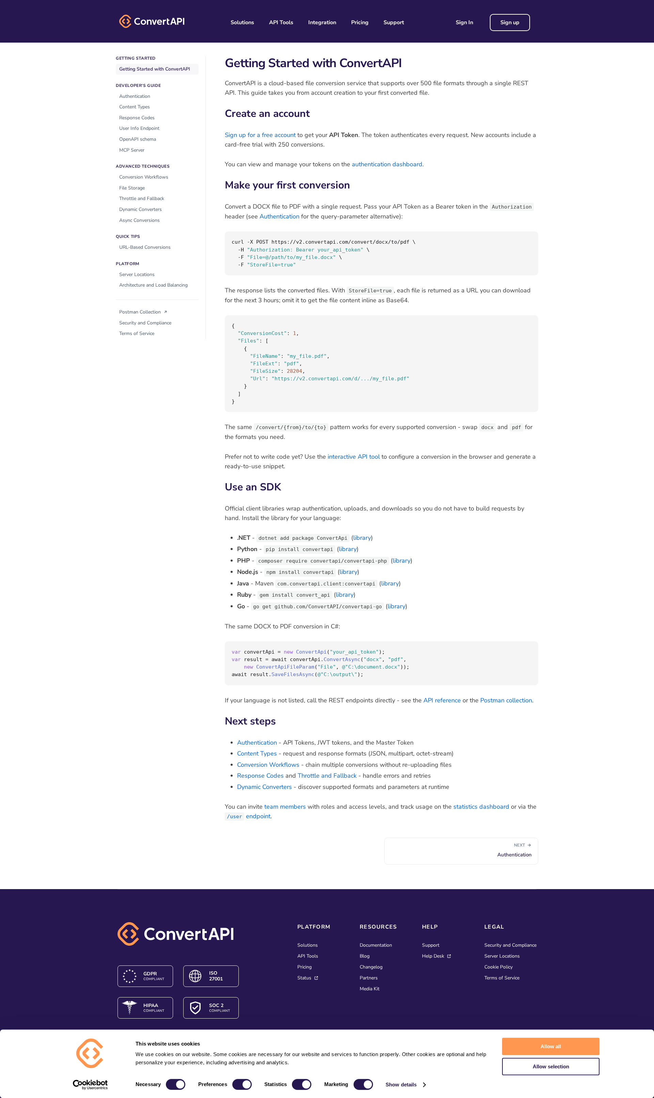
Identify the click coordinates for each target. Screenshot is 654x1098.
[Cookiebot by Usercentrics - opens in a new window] (90, 1085)
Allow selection (551, 1066)
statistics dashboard (481, 807)
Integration (322, 22)
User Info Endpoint (139, 128)
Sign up (509, 22)
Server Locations (137, 274)
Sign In (464, 22)
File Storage (132, 188)
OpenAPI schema (137, 139)
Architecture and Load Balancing (153, 285)
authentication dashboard (387, 164)
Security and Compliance (145, 323)
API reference (442, 700)
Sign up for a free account (260, 135)
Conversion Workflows (143, 177)
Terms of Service (136, 333)
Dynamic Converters (140, 209)
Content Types (134, 107)
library (362, 538)
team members (285, 807)
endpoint (248, 816)
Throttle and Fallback (141, 198)
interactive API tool (354, 457)
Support (394, 22)
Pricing (360, 22)
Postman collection (506, 700)
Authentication (134, 96)
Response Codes (137, 118)
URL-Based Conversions (145, 247)
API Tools (281, 22)
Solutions (242, 22)
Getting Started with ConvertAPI (154, 69)
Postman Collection (140, 312)
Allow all (551, 1046)
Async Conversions (139, 220)
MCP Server (131, 150)
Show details (401, 1084)
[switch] (242, 1084)
